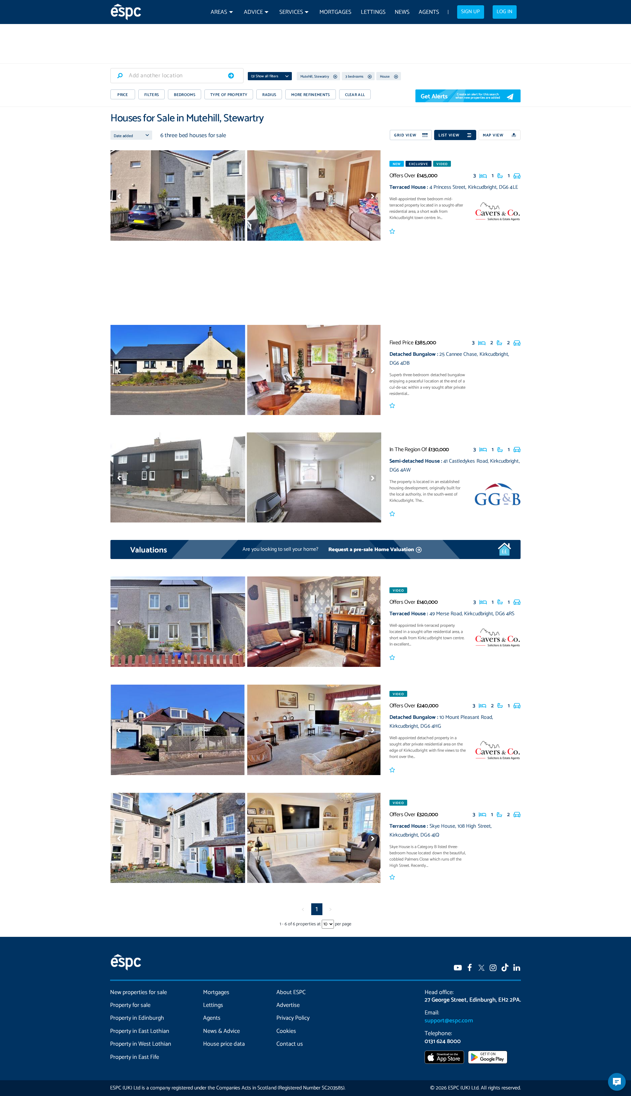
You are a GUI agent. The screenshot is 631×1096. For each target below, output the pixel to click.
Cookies (286, 1031)
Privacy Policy (293, 1018)
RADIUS (269, 95)
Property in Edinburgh (137, 1018)
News (402, 12)
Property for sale (130, 1005)
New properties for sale (138, 992)
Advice (253, 12)
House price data (224, 1044)
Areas (219, 12)
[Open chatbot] (617, 1082)
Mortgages (335, 12)
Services (291, 12)
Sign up (470, 12)
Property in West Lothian (141, 1044)
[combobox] (177, 75)
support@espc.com (449, 1021)
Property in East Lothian (140, 1031)
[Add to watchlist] (392, 232)
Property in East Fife (134, 1057)
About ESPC (291, 992)
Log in (504, 12)
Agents (429, 12)
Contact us (289, 1044)
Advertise (288, 1005)
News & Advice (221, 1031)
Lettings (373, 12)
